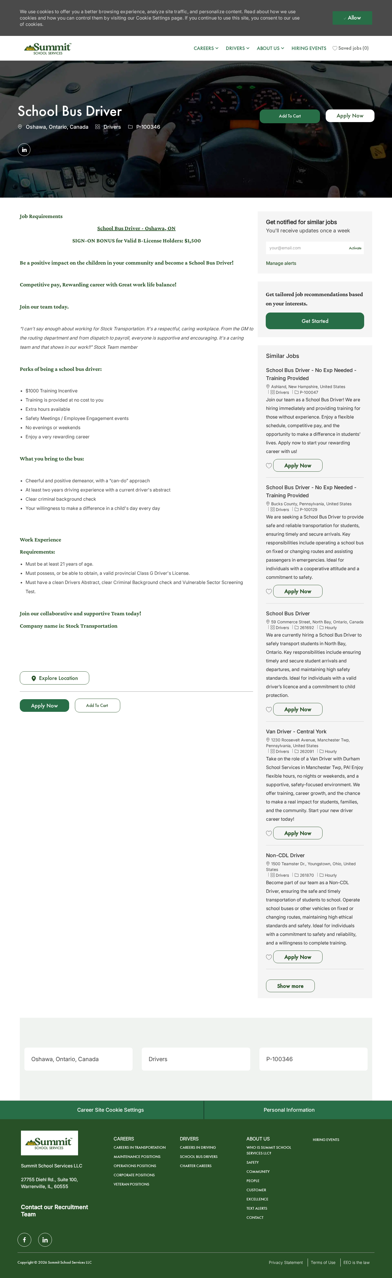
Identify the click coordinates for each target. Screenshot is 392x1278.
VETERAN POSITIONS (131, 1184)
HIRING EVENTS (309, 48)
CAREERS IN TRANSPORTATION (140, 1147)
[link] (281, 263)
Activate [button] (355, 248)
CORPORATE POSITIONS (134, 1175)
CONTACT (255, 1217)
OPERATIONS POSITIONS (135, 1165)
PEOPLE (253, 1180)
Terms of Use (323, 1262)
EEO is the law (357, 1262)
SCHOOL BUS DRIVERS (199, 1156)
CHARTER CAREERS (195, 1165)
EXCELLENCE (257, 1199)
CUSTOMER (256, 1190)
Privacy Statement (286, 1262)
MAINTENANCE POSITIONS (137, 1156)
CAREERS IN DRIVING (198, 1147)
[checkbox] (290, 116)
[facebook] (24, 1240)
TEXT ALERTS (257, 1208)
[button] (350, 115)
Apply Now (303, 465)
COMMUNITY (258, 1171)
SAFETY (253, 1162)
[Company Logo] (48, 48)
